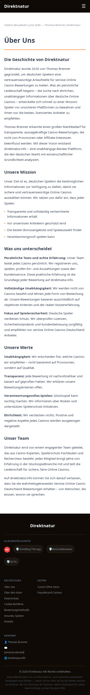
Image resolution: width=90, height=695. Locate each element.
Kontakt (8, 621)
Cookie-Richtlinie (13, 604)
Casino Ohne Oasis (48, 587)
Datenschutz (11, 598)
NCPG (11, 562)
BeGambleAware (60, 549)
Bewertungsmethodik (16, 610)
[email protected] (14, 652)
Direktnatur (16, 6)
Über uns (9, 587)
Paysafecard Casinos (49, 592)
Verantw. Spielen (14, 616)
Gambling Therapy (28, 549)
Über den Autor (13, 592)
